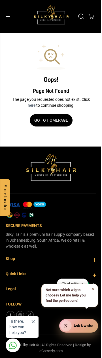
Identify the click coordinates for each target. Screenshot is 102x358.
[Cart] (91, 16)
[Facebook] (10, 315)
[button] (9, 16)
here (31, 105)
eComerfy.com (51, 351)
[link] (51, 210)
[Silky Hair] (51, 16)
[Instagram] (20, 315)
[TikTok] (30, 315)
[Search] (81, 16)
